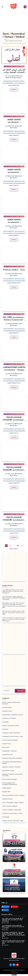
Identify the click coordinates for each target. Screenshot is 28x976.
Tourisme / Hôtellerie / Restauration (11, 809)
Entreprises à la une (7, 754)
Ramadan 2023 (6, 791)
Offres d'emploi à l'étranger (9, 779)
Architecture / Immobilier (9, 718)
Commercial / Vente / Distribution (11, 732)
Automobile (5, 722)
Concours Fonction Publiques (10, 740)
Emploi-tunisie (11, 126)
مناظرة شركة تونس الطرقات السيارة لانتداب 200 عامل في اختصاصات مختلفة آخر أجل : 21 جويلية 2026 (13, 612)
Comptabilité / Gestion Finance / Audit (12, 736)
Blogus (21, 970)
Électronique (5, 747)
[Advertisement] (14, 23)
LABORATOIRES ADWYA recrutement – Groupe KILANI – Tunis (14, 370)
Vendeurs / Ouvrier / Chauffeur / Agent (12, 820)
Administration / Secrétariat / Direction (12, 714)
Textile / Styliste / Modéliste (9, 806)
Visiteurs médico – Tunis (14, 270)
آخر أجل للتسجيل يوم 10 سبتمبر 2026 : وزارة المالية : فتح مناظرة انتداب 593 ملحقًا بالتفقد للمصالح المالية (12, 591)
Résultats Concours (7, 799)
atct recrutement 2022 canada (14, 76)
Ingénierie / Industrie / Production (11, 767)
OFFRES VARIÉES (6, 788)
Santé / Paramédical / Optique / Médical (14, 66)
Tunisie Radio (5, 817)
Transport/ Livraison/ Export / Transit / (12, 813)
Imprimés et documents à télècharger (12, 758)
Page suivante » (14, 548)
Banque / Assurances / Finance (10, 725)
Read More (14, 89)
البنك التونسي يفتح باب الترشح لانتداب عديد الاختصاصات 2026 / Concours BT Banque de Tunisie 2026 (13, 598)
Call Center (5, 729)
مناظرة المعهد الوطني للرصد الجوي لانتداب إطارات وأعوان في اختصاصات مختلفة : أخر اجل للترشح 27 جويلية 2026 (13, 619)
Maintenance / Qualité (8, 770)
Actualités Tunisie (7, 711)
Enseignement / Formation (9, 751)
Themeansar (14, 972)
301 (18, 545)
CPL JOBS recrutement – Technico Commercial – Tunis (14, 319)
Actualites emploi (6, 707)
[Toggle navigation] (2, 7)
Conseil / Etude (6, 743)
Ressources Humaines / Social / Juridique (13, 795)
